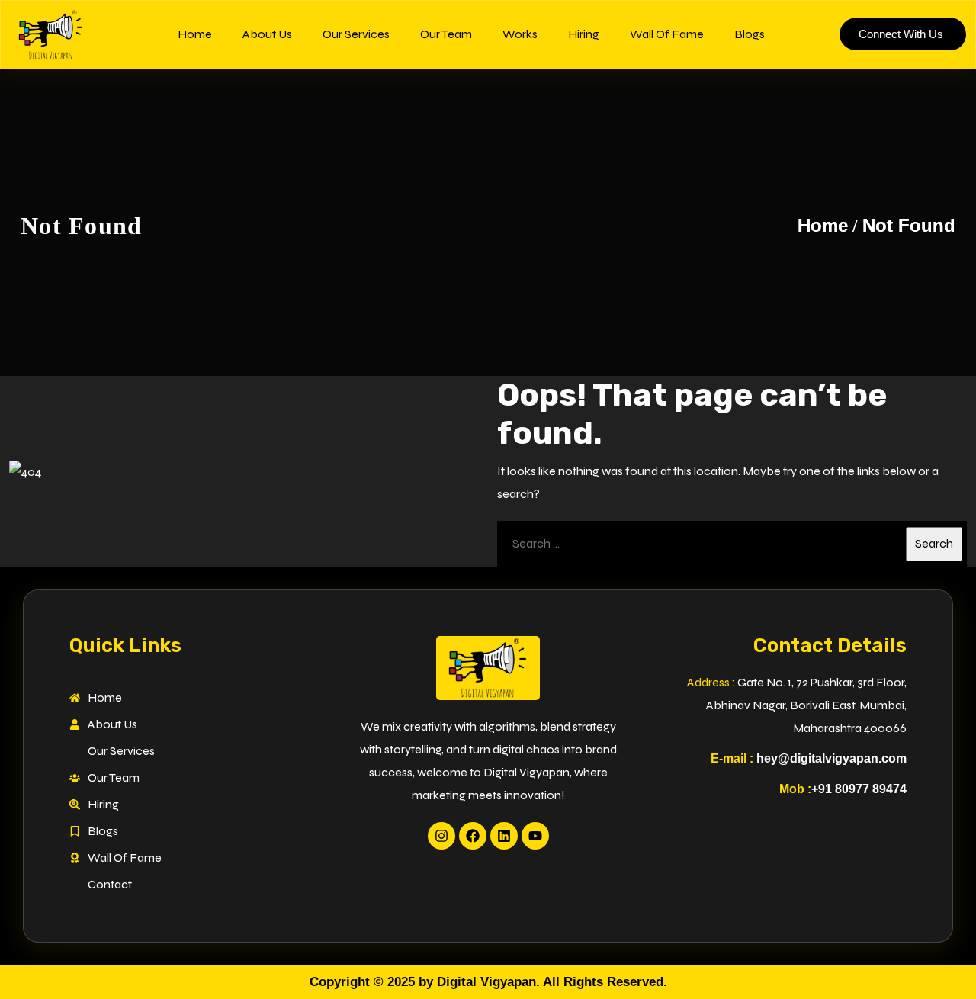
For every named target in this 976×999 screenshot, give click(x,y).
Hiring (583, 34)
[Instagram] (441, 836)
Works (520, 34)
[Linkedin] (504, 836)
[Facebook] (472, 836)
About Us (267, 34)
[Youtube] (535, 836)
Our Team (446, 34)
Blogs (749, 34)
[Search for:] (732, 544)
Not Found (908, 225)
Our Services (356, 34)
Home (195, 34)
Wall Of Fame (667, 34)
